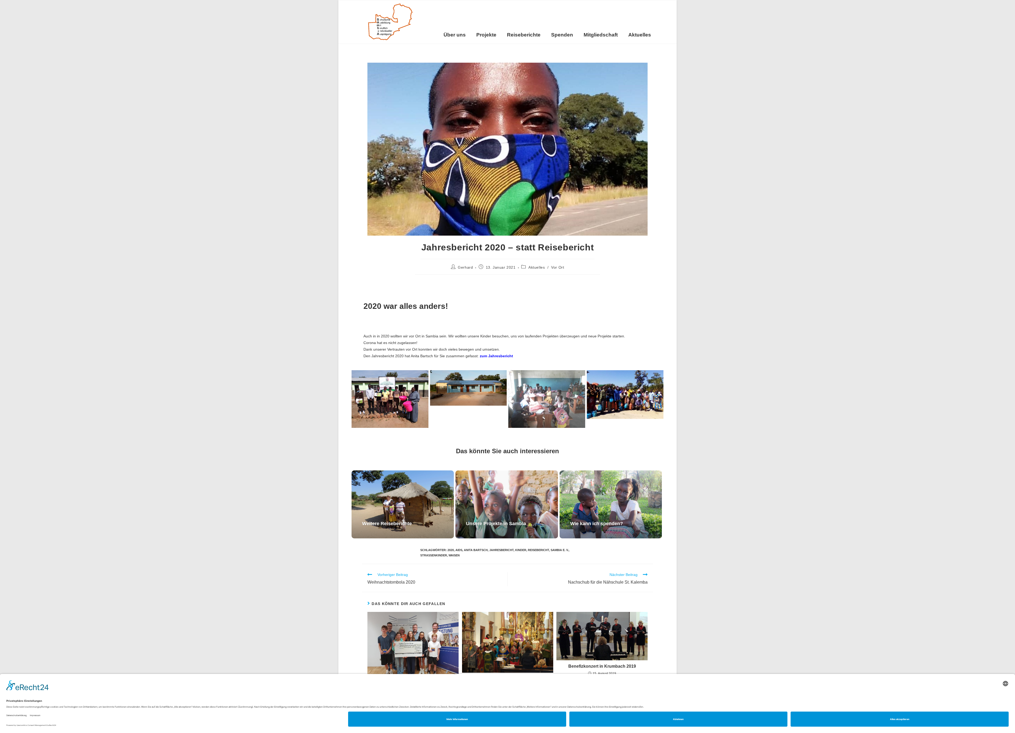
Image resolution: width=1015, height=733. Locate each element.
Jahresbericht (501, 550)
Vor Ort (557, 267)
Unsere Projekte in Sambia (496, 523)
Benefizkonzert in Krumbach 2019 (602, 666)
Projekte (486, 35)
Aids (458, 550)
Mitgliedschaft (601, 35)
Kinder (520, 550)
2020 (450, 550)
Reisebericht (538, 550)
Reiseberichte (524, 35)
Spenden (562, 35)
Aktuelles (639, 35)
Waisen (454, 555)
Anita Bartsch (476, 550)
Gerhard (465, 267)
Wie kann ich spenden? (596, 523)
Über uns (455, 35)
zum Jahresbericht (496, 356)
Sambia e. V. (560, 550)
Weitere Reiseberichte (387, 523)
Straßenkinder (433, 555)
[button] (357, 399)
